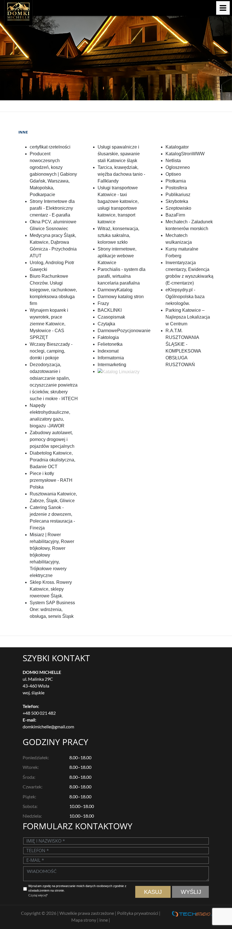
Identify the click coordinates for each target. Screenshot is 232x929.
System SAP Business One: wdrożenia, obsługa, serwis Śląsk (52, 609)
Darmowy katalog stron (121, 296)
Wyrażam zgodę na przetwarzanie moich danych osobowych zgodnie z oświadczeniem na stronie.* (77, 890)
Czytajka (106, 323)
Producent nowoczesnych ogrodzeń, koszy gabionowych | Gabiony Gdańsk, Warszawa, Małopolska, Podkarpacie (53, 174)
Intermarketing (112, 364)
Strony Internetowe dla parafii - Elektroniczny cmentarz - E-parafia (52, 208)
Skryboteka (177, 201)
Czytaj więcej (37, 895)
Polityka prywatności (138, 913)
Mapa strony (84, 919)
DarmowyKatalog (115, 289)
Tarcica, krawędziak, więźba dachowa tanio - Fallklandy (121, 174)
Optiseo (173, 174)
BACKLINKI (110, 310)
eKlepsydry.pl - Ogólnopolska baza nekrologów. (185, 296)
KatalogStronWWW (185, 153)
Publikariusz (178, 194)
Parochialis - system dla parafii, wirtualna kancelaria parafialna (121, 276)
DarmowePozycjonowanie (124, 330)
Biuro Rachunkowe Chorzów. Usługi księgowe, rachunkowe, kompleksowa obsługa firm (53, 290)
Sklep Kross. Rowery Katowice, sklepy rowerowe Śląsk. (51, 589)
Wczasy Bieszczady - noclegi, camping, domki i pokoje (51, 351)
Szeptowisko (178, 208)
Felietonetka (110, 344)
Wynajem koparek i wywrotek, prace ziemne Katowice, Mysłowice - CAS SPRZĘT (49, 324)
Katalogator (177, 147)
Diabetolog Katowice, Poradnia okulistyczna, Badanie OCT (52, 460)
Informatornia (111, 357)
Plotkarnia (176, 181)
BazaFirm (175, 215)
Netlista (173, 160)
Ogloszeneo (178, 167)
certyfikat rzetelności (50, 147)
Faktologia (108, 337)
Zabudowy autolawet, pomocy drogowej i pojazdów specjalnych (52, 439)
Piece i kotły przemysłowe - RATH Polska (51, 480)
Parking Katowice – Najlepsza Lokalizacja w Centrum (188, 317)
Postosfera (176, 187)
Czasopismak (111, 317)
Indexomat (108, 351)
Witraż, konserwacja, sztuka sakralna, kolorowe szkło (118, 235)
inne (104, 919)
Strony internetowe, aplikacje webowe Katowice (117, 256)
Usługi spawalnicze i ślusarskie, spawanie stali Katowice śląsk (119, 154)
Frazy (103, 303)
